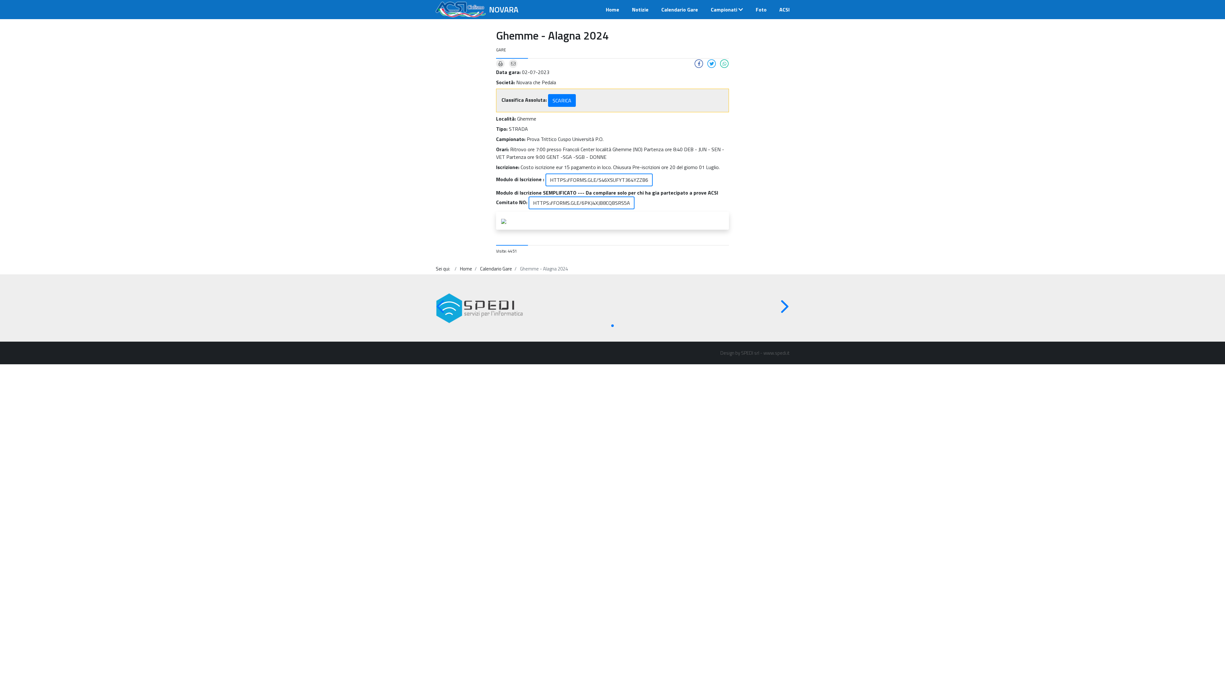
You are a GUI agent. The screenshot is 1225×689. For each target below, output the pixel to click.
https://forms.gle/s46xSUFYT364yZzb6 (599, 180)
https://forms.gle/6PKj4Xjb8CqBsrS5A (581, 203)
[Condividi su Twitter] (711, 63)
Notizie (640, 9)
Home (612, 9)
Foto (761, 9)
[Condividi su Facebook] (698, 63)
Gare (501, 50)
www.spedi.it (776, 353)
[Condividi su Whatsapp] (724, 63)
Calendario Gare (679, 9)
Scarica (562, 100)
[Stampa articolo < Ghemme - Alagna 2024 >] (500, 63)
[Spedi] (479, 308)
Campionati (724, 9)
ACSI (784, 9)
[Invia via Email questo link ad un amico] (513, 63)
